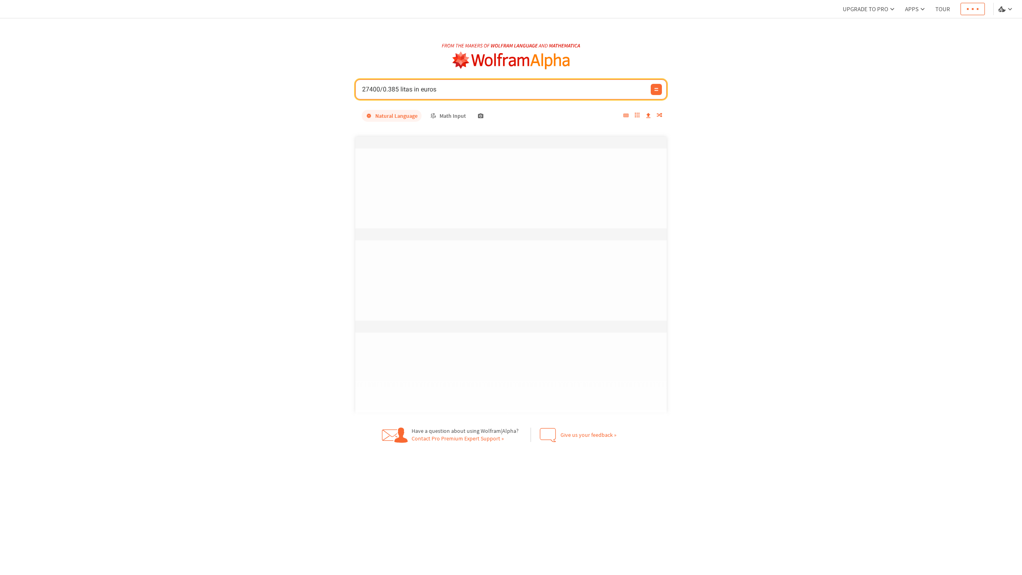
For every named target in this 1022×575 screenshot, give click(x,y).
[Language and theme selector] (1006, 9)
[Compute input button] (656, 89)
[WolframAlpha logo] (511, 60)
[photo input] (480, 115)
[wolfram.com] (386, 555)
